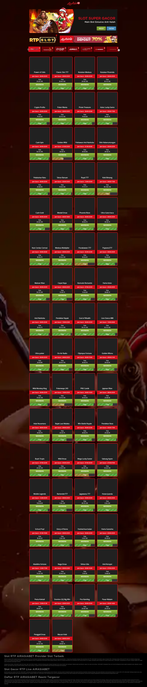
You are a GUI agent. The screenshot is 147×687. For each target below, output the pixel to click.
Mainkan (40, 84)
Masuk (101, 28)
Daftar (111, 28)
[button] (119, 50)
